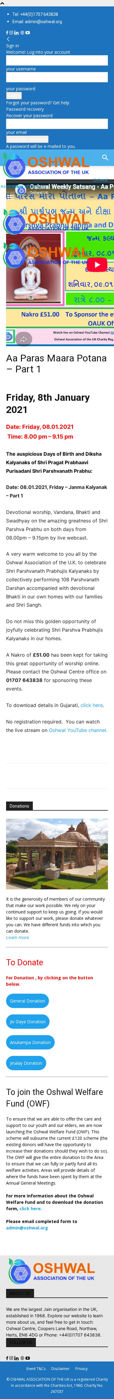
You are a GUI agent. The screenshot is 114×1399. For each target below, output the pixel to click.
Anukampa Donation (30, 1042)
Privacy (81, 1368)
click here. (30, 1208)
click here (92, 705)
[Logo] (46, 236)
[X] (26, 776)
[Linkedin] (17, 33)
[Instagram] (11, 33)
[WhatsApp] (54, 776)
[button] (10, 197)
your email (16, 132)
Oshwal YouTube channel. (78, 730)
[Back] (8, 39)
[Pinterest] (40, 776)
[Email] (68, 776)
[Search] (105, 157)
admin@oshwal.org (27, 1228)
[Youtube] (28, 33)
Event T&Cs (36, 1368)
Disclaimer (60, 1368)
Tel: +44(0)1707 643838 (35, 14)
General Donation (27, 1001)
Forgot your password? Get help (37, 103)
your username (21, 69)
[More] (96, 776)
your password (20, 88)
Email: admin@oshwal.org (37, 21)
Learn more (17, 937)
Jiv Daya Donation (28, 1021)
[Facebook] (7, 33)
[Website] (23, 33)
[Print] (82, 776)
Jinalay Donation (26, 1063)
